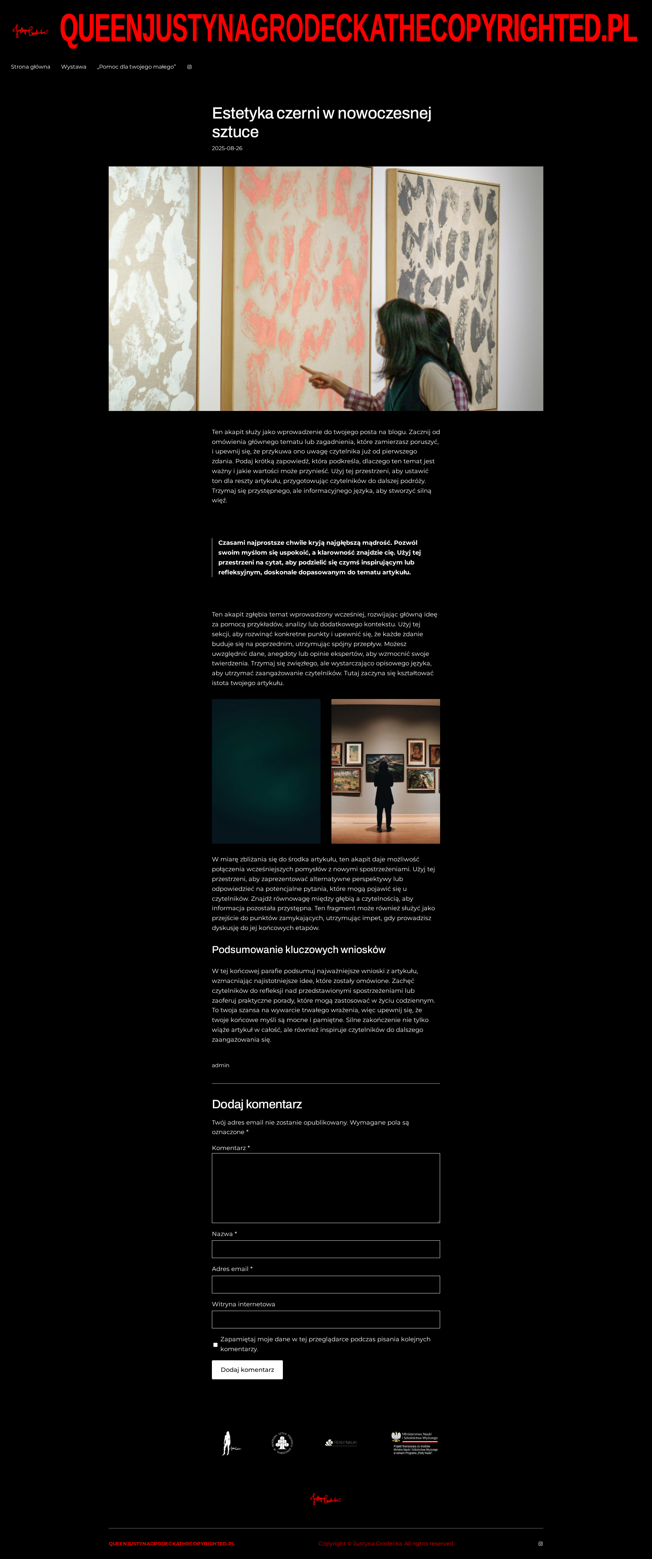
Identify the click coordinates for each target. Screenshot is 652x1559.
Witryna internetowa (243, 1304)
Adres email (232, 1269)
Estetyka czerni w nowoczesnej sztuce (321, 122)
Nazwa (224, 1234)
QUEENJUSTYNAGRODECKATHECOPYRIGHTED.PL (172, 1544)
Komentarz (231, 1148)
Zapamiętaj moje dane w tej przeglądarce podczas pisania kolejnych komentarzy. (325, 1344)
